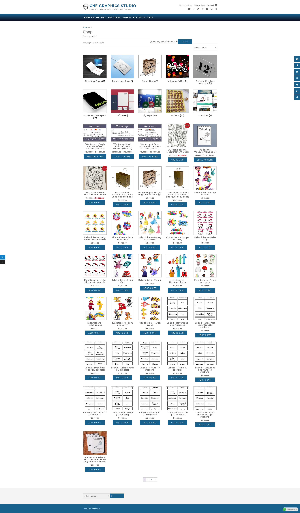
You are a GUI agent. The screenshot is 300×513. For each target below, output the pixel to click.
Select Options (95, 156)
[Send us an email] (189, 9)
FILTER (185, 42)
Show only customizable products (165, 42)
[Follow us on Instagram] (202, 9)
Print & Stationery (95, 17)
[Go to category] (117, 496)
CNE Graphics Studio (113, 6)
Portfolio (139, 17)
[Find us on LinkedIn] (211, 9)
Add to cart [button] (177, 160)
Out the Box (95, 509)
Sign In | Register (185, 5)
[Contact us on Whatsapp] (216, 9)
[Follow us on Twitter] (198, 9)
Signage (126, 17)
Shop (150, 17)
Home (85, 27)
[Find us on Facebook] (193, 9)
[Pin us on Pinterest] (207, 9)
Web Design (114, 17)
